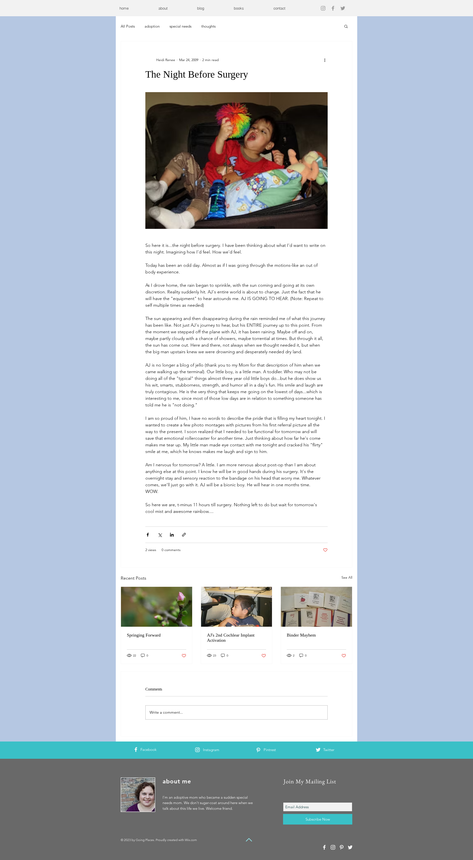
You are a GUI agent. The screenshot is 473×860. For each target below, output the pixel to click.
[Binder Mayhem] (316, 607)
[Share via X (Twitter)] (159, 534)
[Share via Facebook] (147, 534)
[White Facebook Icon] (136, 749)
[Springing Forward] (156, 607)
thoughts (208, 26)
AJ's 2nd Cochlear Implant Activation (230, 638)
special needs (180, 26)
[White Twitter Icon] (318, 750)
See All (346, 577)
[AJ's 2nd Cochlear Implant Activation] (236, 607)
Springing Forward (144, 635)
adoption (152, 26)
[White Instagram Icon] (197, 750)
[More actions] (325, 60)
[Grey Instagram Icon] (323, 8)
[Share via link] (184, 534)
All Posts (128, 26)
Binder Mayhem (301, 635)
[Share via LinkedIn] (171, 534)
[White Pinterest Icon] (258, 750)
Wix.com (191, 840)
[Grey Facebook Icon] (333, 8)
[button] (346, 26)
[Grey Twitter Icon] (343, 8)
